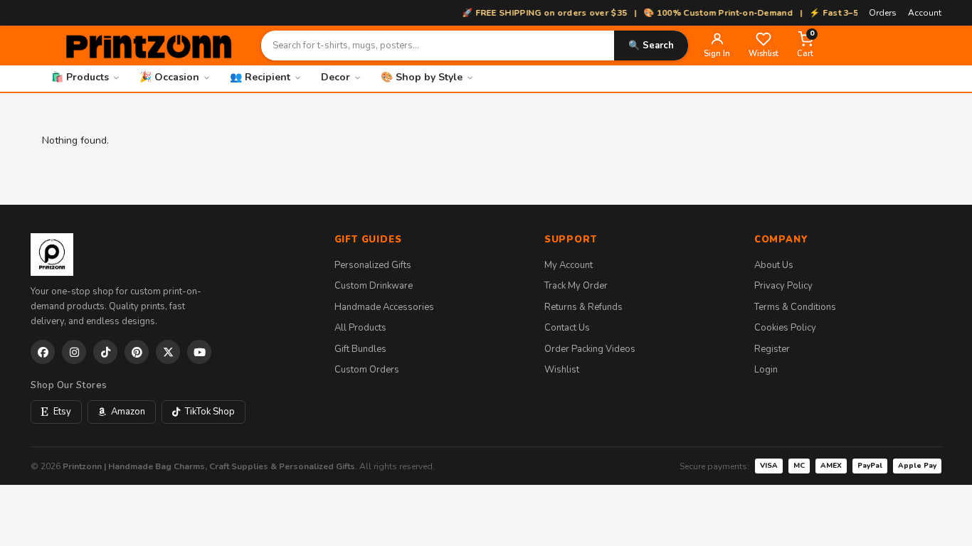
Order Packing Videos (589, 349)
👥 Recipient (260, 77)
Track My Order (576, 285)
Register (772, 349)
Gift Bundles (360, 349)
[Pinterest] (137, 352)
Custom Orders (366, 369)
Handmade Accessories (384, 307)
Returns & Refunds (583, 307)
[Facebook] (43, 352)
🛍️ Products (80, 77)
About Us (773, 265)
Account (924, 12)
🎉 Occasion (169, 77)
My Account (568, 265)
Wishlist (561, 369)
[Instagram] (74, 352)
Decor (335, 77)
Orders (883, 12)
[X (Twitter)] (168, 352)
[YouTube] (199, 352)
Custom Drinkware (373, 285)
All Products (360, 327)
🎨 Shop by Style (422, 77)
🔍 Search (651, 45)
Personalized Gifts (372, 265)
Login (766, 369)
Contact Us (567, 327)
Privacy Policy (783, 285)
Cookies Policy (785, 327)
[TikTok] (105, 352)
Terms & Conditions (795, 307)
